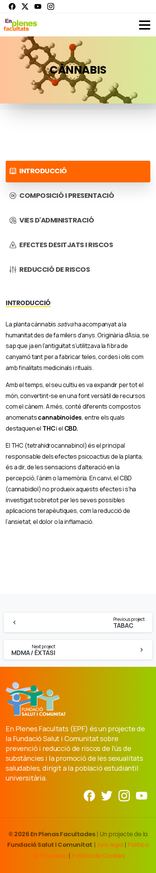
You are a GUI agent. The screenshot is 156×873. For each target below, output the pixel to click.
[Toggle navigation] (144, 25)
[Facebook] (12, 6)
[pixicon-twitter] (106, 795)
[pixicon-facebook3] (89, 795)
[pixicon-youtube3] (141, 795)
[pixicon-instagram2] (124, 795)
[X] (25, 6)
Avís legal (110, 844)
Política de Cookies (98, 855)
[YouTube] (37, 6)
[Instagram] (50, 6)
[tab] (78, 171)
